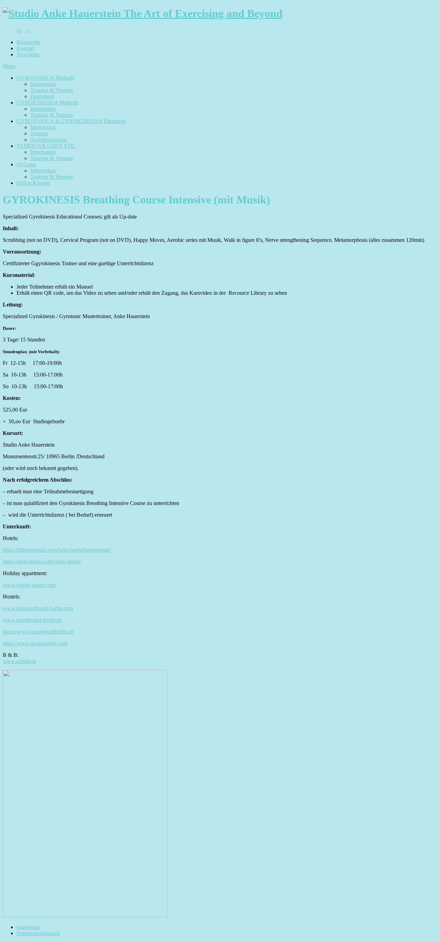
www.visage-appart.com (29, 585)
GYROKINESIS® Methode (47, 102)
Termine (39, 133)
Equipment (42, 96)
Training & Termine (51, 90)
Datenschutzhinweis (38, 933)
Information (43, 84)
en (27, 30)
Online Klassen (33, 183)
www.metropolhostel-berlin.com (38, 608)
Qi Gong (26, 164)
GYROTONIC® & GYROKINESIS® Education (71, 121)
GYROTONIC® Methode (45, 78)
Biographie (28, 42)
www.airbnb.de (19, 661)
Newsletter (28, 54)
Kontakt (25, 48)
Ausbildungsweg (48, 140)
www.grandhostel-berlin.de (32, 620)
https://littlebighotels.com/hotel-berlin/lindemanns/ (56, 550)
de (19, 30)
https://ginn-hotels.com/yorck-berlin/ (42, 561)
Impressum (28, 927)
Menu (9, 66)
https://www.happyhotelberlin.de (38, 632)
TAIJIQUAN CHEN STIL (46, 146)
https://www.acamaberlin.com (35, 643)
